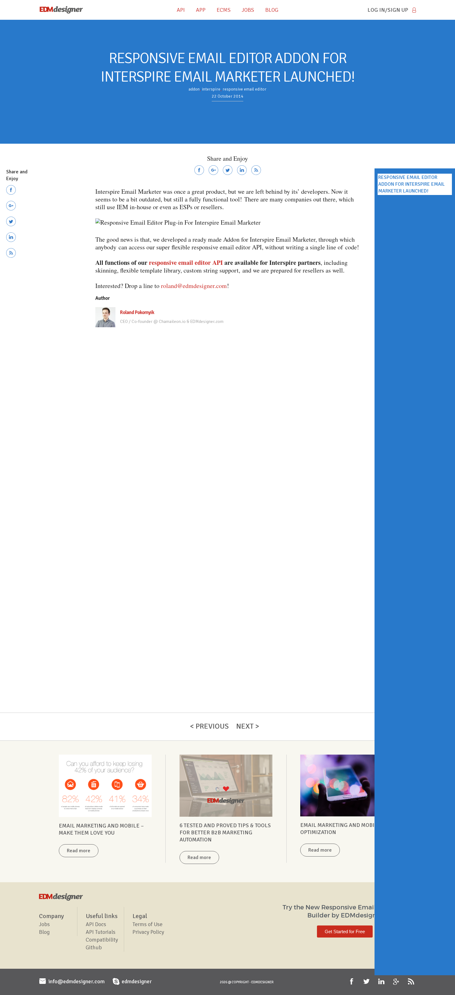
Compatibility (102, 939)
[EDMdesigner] (61, 10)
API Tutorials (100, 932)
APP (201, 9)
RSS (411, 981)
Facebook (352, 981)
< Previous (209, 726)
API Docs (96, 924)
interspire (211, 89)
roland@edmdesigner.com (194, 286)
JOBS (248, 9)
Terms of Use (147, 924)
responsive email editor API (186, 262)
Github (94, 947)
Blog (44, 932)
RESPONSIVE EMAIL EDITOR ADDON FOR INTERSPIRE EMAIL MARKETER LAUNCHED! (411, 184)
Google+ (396, 981)
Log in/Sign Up (387, 9)
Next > (247, 726)
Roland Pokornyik (137, 312)
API (181, 9)
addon (194, 89)
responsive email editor (244, 89)
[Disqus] (227, 415)
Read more (78, 851)
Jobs (44, 924)
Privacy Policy (148, 932)
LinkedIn (382, 981)
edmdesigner (137, 981)
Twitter (367, 981)
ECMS (224, 9)
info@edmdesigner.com (76, 981)
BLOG (271, 9)
